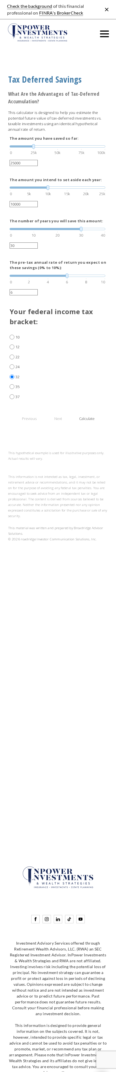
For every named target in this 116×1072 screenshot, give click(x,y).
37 (17, 396)
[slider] (57, 146)
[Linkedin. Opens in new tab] (58, 919)
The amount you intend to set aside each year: (56, 179)
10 (17, 337)
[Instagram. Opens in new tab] (47, 919)
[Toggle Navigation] (104, 34)
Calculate (87, 418)
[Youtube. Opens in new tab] (80, 919)
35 (17, 386)
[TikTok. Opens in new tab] (69, 919)
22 (17, 356)
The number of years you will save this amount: (56, 220)
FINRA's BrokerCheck (61, 12)
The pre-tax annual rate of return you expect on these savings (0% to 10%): (58, 265)
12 (17, 346)
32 (17, 376)
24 (17, 366)
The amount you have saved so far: (44, 138)
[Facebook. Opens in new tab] (35, 919)
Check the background (29, 6)
